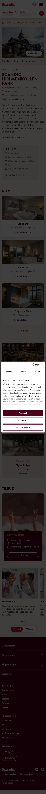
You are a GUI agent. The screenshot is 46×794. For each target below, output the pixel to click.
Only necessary (23, 427)
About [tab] (37, 372)
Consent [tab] (8, 372)
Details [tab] (23, 372)
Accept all (23, 413)
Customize (21, 420)
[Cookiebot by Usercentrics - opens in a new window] (32, 365)
